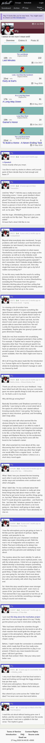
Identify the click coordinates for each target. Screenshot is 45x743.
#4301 (12, 670)
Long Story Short (22, 116)
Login (41, 3)
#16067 (13, 610)
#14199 (13, 469)
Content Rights (31, 732)
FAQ (22, 734)
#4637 (12, 707)
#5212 (12, 233)
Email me (22, 737)
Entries (22, 40)
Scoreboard (6, 8)
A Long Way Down (12, 101)
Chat (26, 8)
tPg (16, 31)
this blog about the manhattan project (25, 617)
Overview (10, 40)
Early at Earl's (9, 81)
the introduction (19, 18)
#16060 (13, 523)
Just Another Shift (36, 670)
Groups (18, 3)
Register (39, 8)
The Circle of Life (16, 303)
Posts (34, 40)
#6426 (12, 157)
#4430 (12, 186)
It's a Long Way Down (22, 95)
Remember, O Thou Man (18, 526)
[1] (18, 157)
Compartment (15, 236)
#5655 (12, 380)
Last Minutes (9, 60)
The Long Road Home (22, 137)
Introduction (11, 734)
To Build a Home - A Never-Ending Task (22, 143)
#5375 (12, 300)
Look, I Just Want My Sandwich (22, 75)
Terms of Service (14, 732)
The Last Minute (22, 54)
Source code (33, 734)
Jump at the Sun (15, 471)
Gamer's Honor (10, 122)
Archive (17, 8)
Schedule (27, 3)
